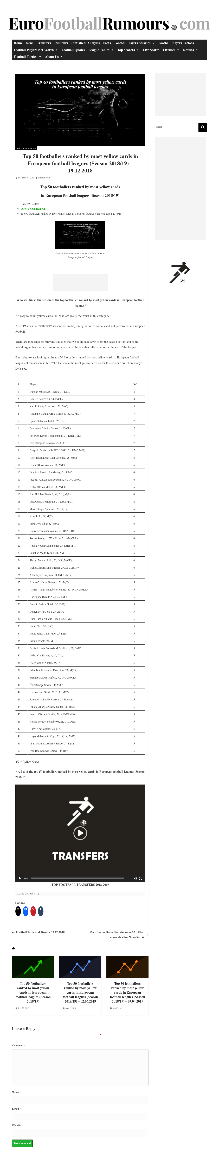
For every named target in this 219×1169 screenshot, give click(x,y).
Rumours (61, 42)
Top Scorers (126, 49)
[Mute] (135, 878)
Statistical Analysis (86, 42)
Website (16, 1125)
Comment (18, 1045)
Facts (107, 42)
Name (16, 1092)
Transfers (44, 42)
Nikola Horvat (44, 177)
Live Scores (151, 49)
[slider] (77, 878)
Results (188, 49)
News (30, 42)
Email (16, 1109)
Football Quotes (73, 49)
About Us (52, 56)
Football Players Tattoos (176, 42)
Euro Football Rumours (33, 208)
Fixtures (169, 49)
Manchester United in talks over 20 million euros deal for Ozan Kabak (117, 934)
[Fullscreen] (140, 878)
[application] (80, 833)
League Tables (99, 49)
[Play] (20, 878)
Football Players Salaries (132, 42)
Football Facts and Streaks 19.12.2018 (40, 932)
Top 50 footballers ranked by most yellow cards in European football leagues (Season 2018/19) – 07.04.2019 (127, 992)
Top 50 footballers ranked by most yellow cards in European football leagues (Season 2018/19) (33, 992)
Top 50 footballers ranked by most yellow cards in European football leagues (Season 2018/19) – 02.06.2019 (80, 992)
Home (18, 42)
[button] (80, 833)
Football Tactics (25, 56)
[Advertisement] (80, 282)
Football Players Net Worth (34, 49)
